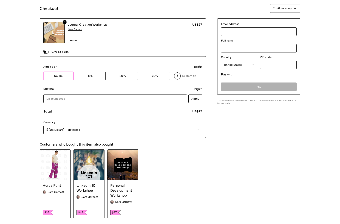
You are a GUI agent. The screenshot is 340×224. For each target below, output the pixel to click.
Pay (258, 86)
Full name (227, 40)
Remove (73, 40)
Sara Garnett (75, 29)
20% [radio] (123, 76)
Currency (49, 122)
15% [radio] (90, 76)
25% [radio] (155, 76)
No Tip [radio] (58, 76)
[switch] (46, 52)
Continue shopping (285, 8)
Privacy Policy (275, 100)
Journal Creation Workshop (87, 24)
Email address (230, 24)
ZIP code (266, 57)
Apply (195, 98)
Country (226, 57)
